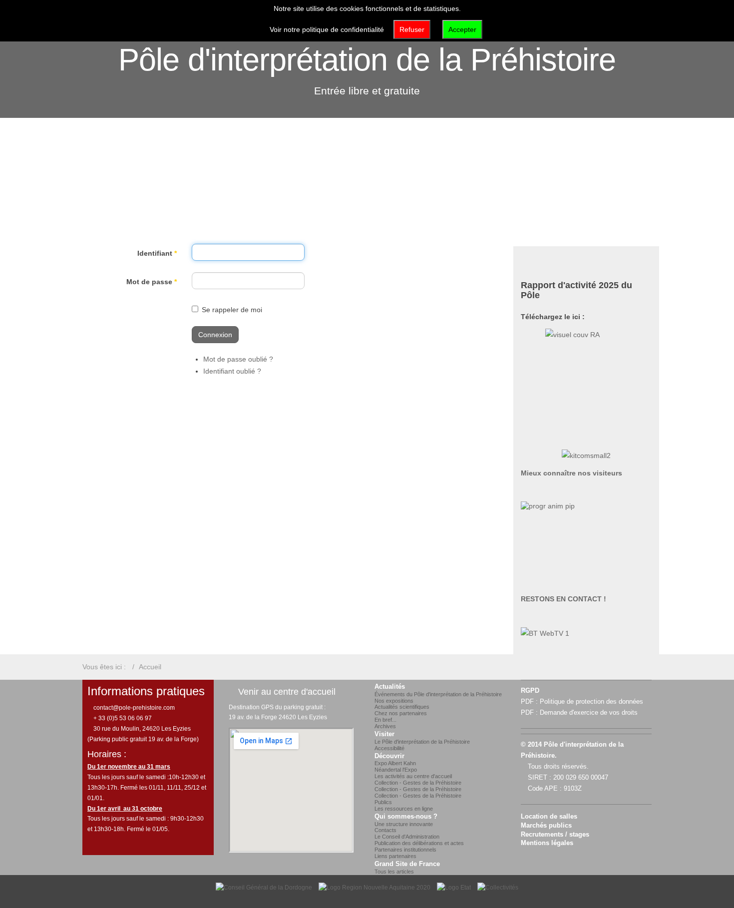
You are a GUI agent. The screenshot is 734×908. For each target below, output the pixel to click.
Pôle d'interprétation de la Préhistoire (367, 59)
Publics (383, 802)
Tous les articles (394, 872)
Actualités (389, 686)
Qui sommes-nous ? (405, 816)
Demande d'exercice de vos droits (589, 712)
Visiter (384, 734)
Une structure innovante (403, 824)
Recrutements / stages (555, 834)
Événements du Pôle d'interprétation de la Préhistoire (438, 694)
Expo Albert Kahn (395, 763)
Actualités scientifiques (401, 707)
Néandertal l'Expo (395, 770)
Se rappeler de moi (232, 310)
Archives (385, 726)
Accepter (462, 29)
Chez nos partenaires (400, 713)
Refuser (411, 29)
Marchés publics (546, 825)
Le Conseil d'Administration (406, 837)
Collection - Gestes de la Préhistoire (417, 783)
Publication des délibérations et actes (419, 843)
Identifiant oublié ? (232, 371)
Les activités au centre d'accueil (413, 776)
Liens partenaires (395, 856)
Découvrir (389, 756)
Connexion (215, 335)
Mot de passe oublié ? (238, 359)
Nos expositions (393, 701)
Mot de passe (151, 282)
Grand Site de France (407, 864)
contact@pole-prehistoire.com (133, 707)
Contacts (385, 830)
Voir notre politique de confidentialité (327, 29)
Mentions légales (547, 843)
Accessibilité (389, 748)
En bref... (385, 720)
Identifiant (157, 253)
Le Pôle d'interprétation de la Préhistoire (422, 742)
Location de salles (549, 816)
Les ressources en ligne (403, 809)
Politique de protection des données (591, 701)
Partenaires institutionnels (405, 850)
